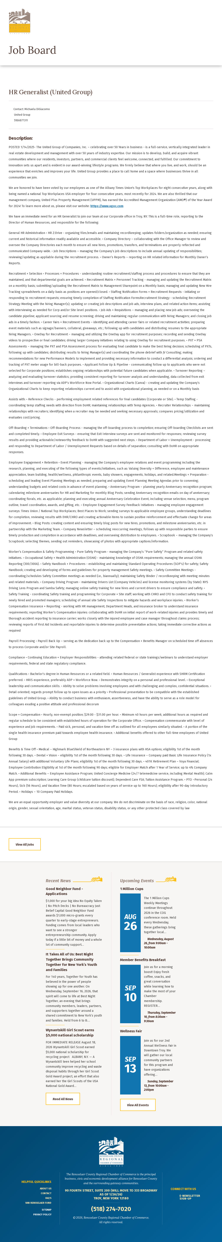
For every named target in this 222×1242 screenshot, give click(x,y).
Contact (46, 1193)
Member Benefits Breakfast (143, 960)
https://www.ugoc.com (106, 206)
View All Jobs (25, 844)
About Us (45, 1188)
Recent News (58, 880)
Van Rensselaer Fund (38, 1202)
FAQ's (48, 1198)
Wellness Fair (131, 1031)
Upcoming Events (137, 880)
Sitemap (46, 1209)
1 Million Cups (131, 889)
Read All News (63, 1099)
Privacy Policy (42, 1214)
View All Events (138, 1105)
